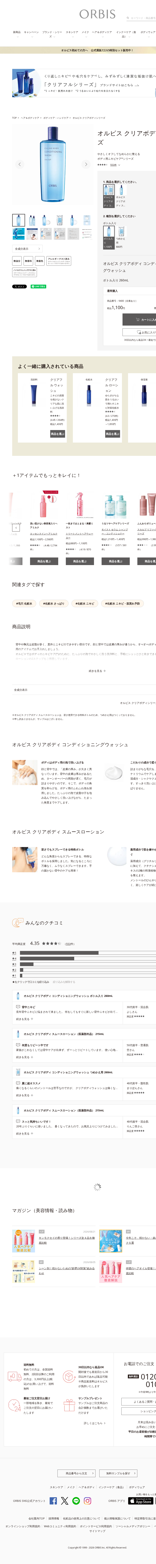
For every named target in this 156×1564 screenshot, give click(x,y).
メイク (85, 32)
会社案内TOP (37, 1518)
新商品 (17, 32)
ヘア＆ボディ (87, 1487)
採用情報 (54, 1518)
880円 (120, 242)
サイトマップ (97, 1531)
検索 (129, 18)
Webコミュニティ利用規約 (60, 1526)
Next (86, 164)
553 (68, 944)
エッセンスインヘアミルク (43, 533)
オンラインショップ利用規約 (23, 1526)
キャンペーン (31, 32)
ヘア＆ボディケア (102, 32)
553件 (113, 164)
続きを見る (95, 671)
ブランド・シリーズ (52, 34)
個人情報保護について (117, 1518)
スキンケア (72, 32)
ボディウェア (137, 1487)
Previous (19, 164)
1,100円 (108, 242)
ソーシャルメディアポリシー (133, 1526)
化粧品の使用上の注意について (81, 1518)
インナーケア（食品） (126, 34)
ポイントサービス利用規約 (96, 1526)
